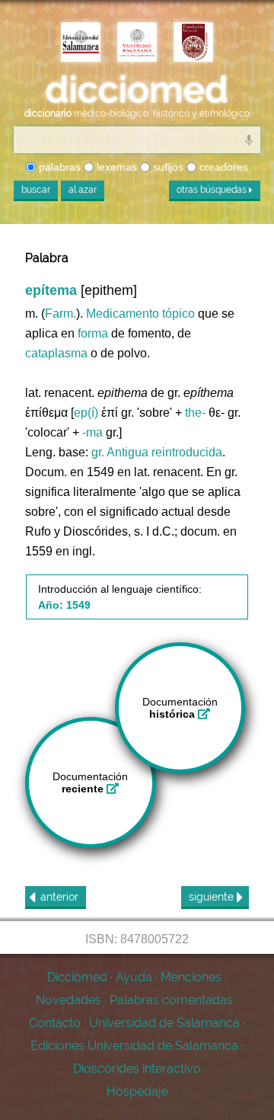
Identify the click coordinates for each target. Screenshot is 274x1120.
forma (93, 333)
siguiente (213, 897)
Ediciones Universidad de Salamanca (134, 1045)
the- (195, 412)
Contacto (55, 1023)
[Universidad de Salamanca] (137, 43)
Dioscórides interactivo (137, 1068)
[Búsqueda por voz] (249, 139)
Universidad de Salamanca (164, 1023)
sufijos (166, 167)
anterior (59, 897)
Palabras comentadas (171, 1000)
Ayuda (134, 977)
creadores (222, 167)
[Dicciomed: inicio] (137, 90)
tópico (178, 313)
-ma (92, 432)
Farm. (60, 313)
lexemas (115, 167)
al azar (82, 189)
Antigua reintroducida (164, 452)
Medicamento (122, 313)
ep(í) (86, 412)
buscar (35, 189)
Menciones (191, 977)
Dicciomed (77, 977)
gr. (97, 452)
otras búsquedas (213, 189)
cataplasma (56, 353)
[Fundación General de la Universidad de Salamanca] (193, 43)
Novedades (68, 1000)
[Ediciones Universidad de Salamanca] (80, 43)
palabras (58, 167)
